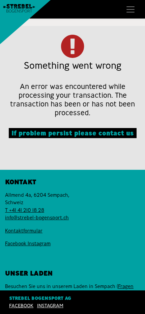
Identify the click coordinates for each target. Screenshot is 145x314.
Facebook (16, 244)
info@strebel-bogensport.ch (37, 218)
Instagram (39, 244)
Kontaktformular (23, 231)
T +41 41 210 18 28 (24, 210)
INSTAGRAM (50, 306)
